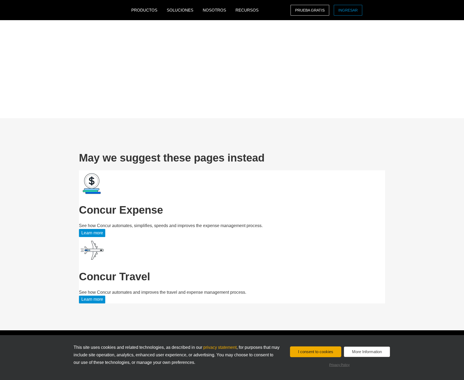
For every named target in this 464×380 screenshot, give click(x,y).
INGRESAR (348, 10)
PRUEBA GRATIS (310, 10)
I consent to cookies (315, 351)
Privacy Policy (339, 365)
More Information (367, 351)
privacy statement (220, 347)
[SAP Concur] (104, 10)
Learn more (92, 233)
